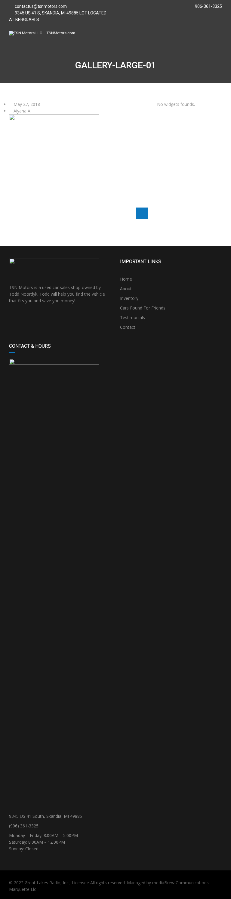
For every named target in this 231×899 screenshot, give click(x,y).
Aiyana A (21, 111)
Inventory (129, 298)
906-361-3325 (208, 6)
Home (126, 279)
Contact (127, 327)
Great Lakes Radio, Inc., (48, 882)
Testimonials (132, 317)
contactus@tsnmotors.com (41, 6)
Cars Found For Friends (142, 308)
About (126, 288)
